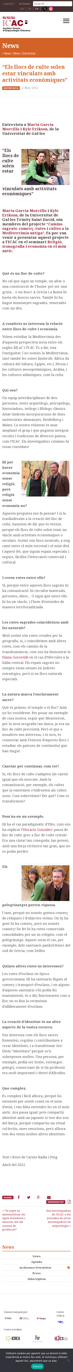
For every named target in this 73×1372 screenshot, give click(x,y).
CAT (22, 8)
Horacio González (37, 829)
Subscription (37, 1279)
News (7, 53)
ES (30, 8)
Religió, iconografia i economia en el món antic (34, 246)
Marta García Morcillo (24, 210)
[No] (68, 1360)
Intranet (25, 3)
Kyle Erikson (35, 128)
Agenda (36, 1262)
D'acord (37, 1366)
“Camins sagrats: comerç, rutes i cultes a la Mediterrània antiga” (35, 228)
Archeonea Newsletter (35, 1267)
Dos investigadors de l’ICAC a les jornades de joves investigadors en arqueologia (58, 1218)
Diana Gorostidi (15, 657)
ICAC (29, 24)
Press (36, 1273)
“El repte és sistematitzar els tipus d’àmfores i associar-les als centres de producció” (13, 1220)
